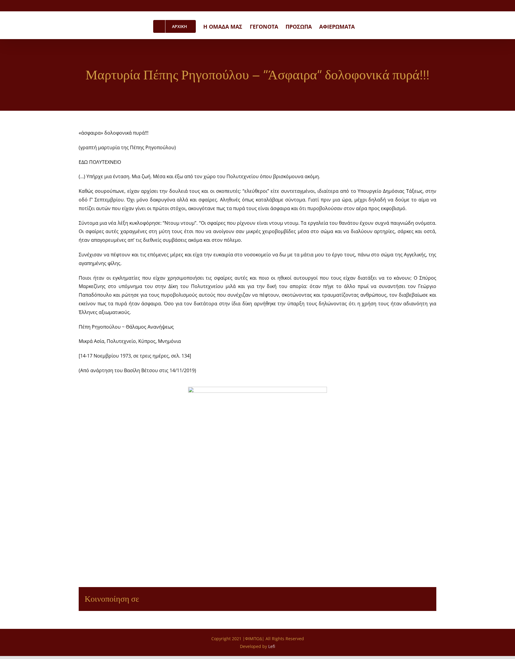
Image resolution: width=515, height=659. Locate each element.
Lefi (271, 646)
